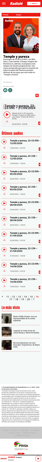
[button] (4, 3)
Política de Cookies (14, 433)
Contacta (5, 430)
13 (19, 296)
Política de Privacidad (29, 433)
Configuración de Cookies (22, 435)
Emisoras (14, 430)
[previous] (2, 296)
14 (25, 296)
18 (16, 299)
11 (7, 296)
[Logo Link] (16, 3)
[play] (7, 114)
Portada (5, 15)
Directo (34, 3)
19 (22, 299)
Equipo (18, 15)
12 (13, 296)
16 (37, 296)
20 (28, 299)
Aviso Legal (24, 430)
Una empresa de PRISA (21, 444)
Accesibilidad (35, 430)
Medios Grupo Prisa (21, 449)
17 (10, 299)
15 (31, 296)
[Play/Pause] (38, 459)
